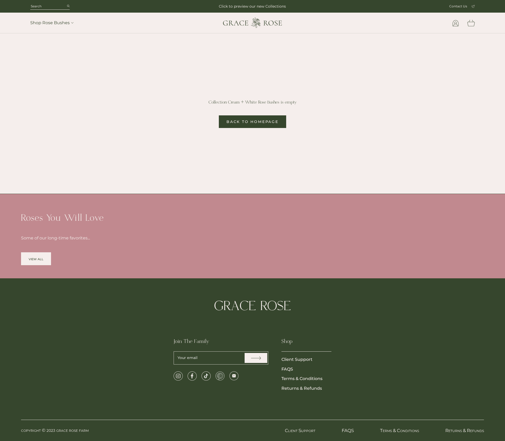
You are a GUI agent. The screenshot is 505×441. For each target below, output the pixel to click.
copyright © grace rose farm (55, 430)
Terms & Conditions (301, 378)
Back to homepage (252, 121)
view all (36, 258)
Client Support (296, 359)
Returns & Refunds (301, 388)
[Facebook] (192, 376)
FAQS (287, 369)
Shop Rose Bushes (50, 22)
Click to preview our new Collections (252, 6)
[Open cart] (471, 23)
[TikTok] (206, 376)
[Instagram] (178, 376)
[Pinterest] (220, 376)
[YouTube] (234, 376)
